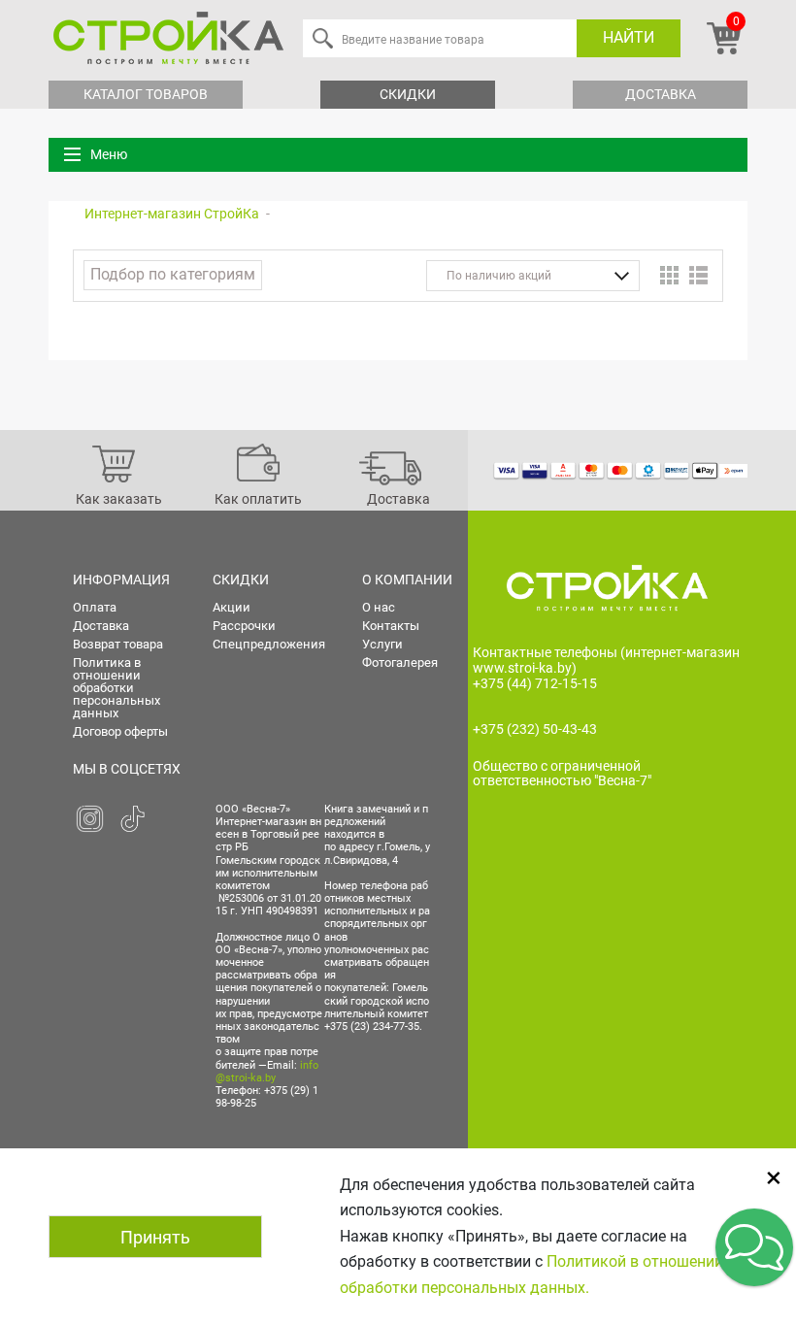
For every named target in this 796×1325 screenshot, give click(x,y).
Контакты (390, 625)
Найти (628, 37)
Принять (155, 1237)
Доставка (660, 94)
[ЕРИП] (733, 469)
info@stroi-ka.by (267, 1071)
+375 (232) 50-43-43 (535, 729)
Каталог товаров (145, 94)
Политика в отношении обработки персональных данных (116, 687)
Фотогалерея (400, 662)
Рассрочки (244, 625)
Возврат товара (118, 644)
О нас (378, 607)
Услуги (382, 644)
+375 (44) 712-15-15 (535, 683)
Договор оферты (120, 731)
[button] (754, 1247)
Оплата (94, 607)
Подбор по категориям (172, 274)
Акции (231, 607)
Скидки (408, 94)
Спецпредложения (269, 644)
